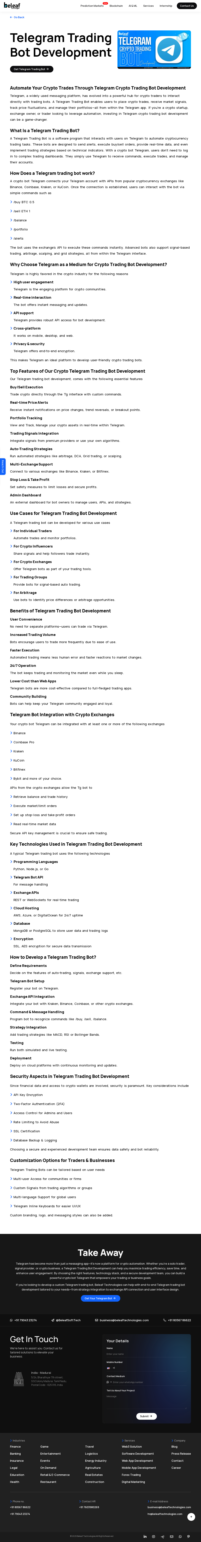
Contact (177, 1461)
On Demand (48, 1468)
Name (110, 1348)
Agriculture (93, 1468)
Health (14, 1482)
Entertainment (50, 1453)
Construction (94, 1482)
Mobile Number (115, 1362)
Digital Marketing (133, 1482)
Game (44, 1446)
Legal (13, 1468)
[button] (110, 1368)
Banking (15, 1453)
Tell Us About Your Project (121, 1390)
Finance (15, 1446)
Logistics (91, 1453)
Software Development (138, 1453)
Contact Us (187, 6)
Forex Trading (131, 1475)
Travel (89, 1446)
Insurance (17, 1461)
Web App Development (137, 1461)
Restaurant (48, 1482)
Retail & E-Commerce (55, 1475)
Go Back (19, 17)
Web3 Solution (132, 1446)
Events (45, 1461)
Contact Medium (116, 1376)
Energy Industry (96, 1461)
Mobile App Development (139, 1468)
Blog (174, 1446)
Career (176, 1468)
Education (17, 1475)
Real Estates (94, 1475)
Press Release (181, 1453)
